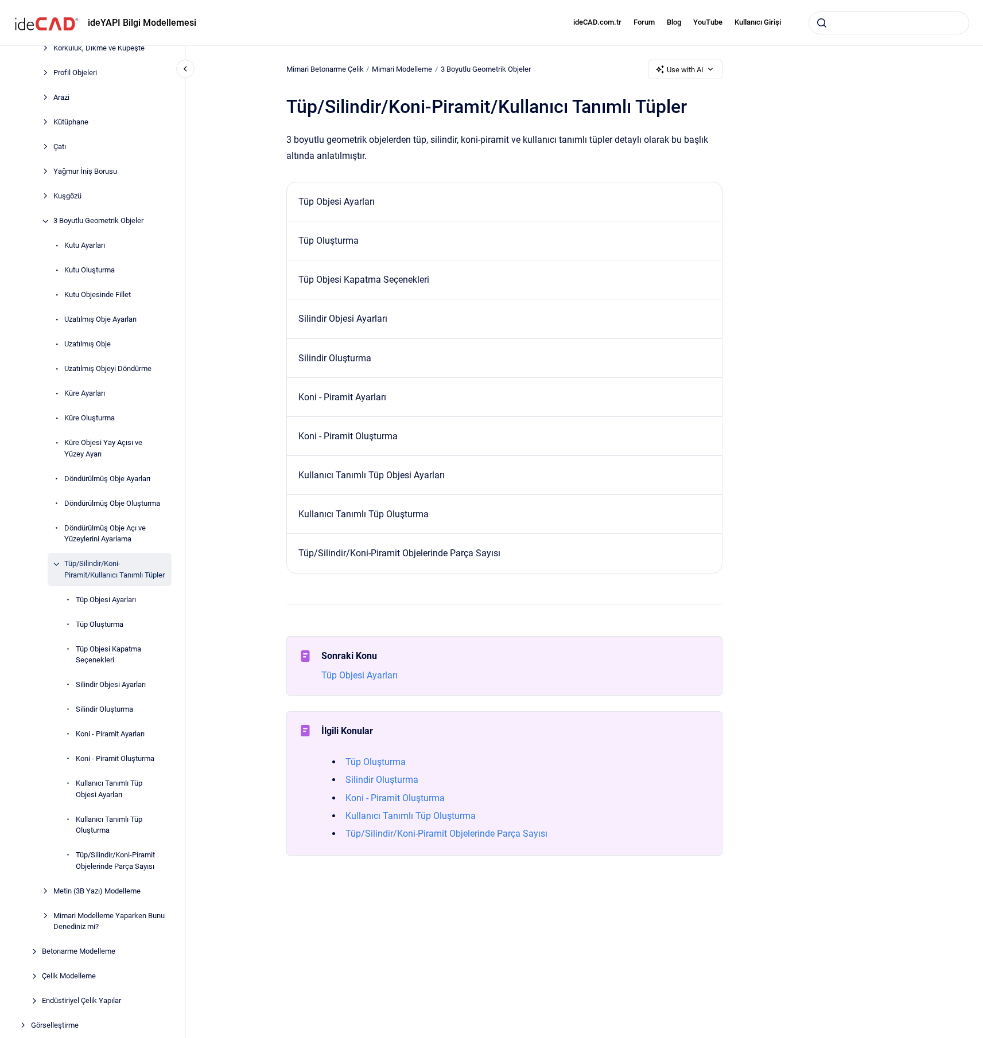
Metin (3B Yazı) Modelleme (97, 891)
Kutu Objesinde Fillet (97, 295)
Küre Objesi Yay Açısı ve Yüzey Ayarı (103, 449)
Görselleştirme (55, 1025)
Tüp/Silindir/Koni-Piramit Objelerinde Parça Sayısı (115, 861)
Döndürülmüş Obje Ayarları (107, 478)
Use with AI (685, 69)
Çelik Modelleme (69, 976)
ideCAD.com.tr (597, 22)
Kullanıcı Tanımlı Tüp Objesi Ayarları (109, 789)
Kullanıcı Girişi (758, 22)
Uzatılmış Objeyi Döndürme (107, 369)
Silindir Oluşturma (104, 709)
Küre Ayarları (84, 393)
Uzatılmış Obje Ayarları (100, 319)
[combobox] (889, 23)
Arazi (61, 97)
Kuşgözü (67, 196)
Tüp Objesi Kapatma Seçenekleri (108, 655)
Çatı (59, 147)
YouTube (707, 22)
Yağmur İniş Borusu (85, 171)
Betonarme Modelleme (78, 951)
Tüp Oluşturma (99, 624)
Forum (644, 22)
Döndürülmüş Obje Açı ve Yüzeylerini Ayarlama (105, 534)
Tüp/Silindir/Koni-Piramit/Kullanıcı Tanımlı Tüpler (114, 570)
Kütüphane (70, 122)
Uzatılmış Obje (87, 344)
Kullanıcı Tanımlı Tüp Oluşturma (109, 825)
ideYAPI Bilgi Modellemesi (142, 22)
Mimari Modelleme (402, 69)
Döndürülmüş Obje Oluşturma (112, 503)
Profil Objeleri (75, 73)
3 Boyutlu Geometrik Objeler (98, 221)
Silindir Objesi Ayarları (111, 685)
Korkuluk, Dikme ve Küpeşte (99, 48)
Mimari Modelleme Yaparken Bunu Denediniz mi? (109, 921)
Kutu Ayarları (84, 245)
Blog (674, 22)
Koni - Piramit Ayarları (110, 734)
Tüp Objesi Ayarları (106, 599)
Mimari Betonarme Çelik (325, 69)
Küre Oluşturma (89, 418)
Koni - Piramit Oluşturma (115, 759)
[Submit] (822, 23)
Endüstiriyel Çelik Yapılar (81, 1001)
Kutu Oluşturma (89, 270)
